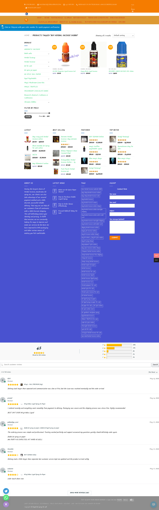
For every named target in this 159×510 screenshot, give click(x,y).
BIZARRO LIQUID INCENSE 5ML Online (121, 72)
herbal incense (86, 268)
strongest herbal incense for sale (91, 333)
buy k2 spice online (97, 238)
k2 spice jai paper (30, 70)
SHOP (39, 18)
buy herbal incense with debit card (92, 224)
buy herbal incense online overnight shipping (92, 211)
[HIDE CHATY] (6, 504)
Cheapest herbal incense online (91, 251)
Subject (112, 211)
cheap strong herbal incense (90, 262)
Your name (113, 194)
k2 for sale (28, 66)
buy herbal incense (87, 200)
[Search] (26, 20)
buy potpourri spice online (89, 245)
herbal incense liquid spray (89, 279)
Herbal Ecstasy (29, 58)
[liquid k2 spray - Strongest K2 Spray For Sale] (27, 14)
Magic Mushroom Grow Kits (34, 83)
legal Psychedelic (30, 78)
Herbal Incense (29, 62)
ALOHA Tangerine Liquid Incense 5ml (64, 72)
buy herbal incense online (89, 203)
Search (155, 365)
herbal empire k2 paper (88, 265)
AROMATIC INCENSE (32, 49)
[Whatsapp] (6, 498)
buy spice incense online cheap (91, 248)
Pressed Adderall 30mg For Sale (67, 212)
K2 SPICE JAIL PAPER (32, 74)
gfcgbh (122, 22)
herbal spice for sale (88, 289)
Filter (28, 117)
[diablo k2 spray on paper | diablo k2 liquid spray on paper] (22, 428)
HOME (46, 18)
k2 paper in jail (75, 22)
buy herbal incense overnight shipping (93, 221)
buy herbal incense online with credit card (93, 216)
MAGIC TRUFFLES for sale (90, 319)
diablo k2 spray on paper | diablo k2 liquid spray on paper (41, 428)
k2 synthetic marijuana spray (90, 313)
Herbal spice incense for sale (90, 292)
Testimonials (57, 18)
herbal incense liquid (88, 275)
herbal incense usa (87, 282)
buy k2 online (86, 238)
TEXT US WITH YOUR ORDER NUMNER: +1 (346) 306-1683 (98, 500)
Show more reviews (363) (79, 493)
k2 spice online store (88, 309)
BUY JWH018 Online (30, 455)
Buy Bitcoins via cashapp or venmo (101, 22)
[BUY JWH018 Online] (22, 455)
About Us (63, 22)
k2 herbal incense (87, 296)
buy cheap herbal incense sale (90, 196)
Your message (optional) (117, 219)
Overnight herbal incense (89, 326)
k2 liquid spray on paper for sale (91, 302)
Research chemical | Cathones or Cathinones (36, 96)
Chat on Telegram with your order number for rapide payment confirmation (32, 27)
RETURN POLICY (79, 18)
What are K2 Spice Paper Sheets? (67, 191)
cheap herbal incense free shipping (92, 255)
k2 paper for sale (87, 306)
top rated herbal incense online (91, 336)
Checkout (67, 504)
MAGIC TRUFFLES (31, 87)
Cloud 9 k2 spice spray (48, 22)
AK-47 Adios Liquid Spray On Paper (34, 404)
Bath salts (28, 53)
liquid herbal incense (88, 316)
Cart (72, 504)
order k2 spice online (88, 323)
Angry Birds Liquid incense (89, 72)
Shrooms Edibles (117, 18)
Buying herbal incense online (90, 228)
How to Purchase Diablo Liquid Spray (66, 198)
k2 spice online (98, 306)
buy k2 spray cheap (87, 241)
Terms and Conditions (98, 18)
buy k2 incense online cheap (90, 235)
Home (27, 35)
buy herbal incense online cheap (91, 206)
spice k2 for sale (86, 330)
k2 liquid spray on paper (89, 299)
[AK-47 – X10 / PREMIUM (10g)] (22, 385)
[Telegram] (6, 491)
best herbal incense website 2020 (92, 189)
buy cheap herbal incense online (91, 193)
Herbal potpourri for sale (89, 285)
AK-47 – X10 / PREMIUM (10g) (33, 385)
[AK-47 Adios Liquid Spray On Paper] (22, 404)
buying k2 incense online (89, 231)
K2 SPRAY (68, 18)
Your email (113, 202)
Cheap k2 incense (87, 258)
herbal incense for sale (88, 272)
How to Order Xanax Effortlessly (65, 205)
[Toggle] (49, 53)
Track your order (56, 504)
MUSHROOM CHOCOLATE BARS (36, 91)
